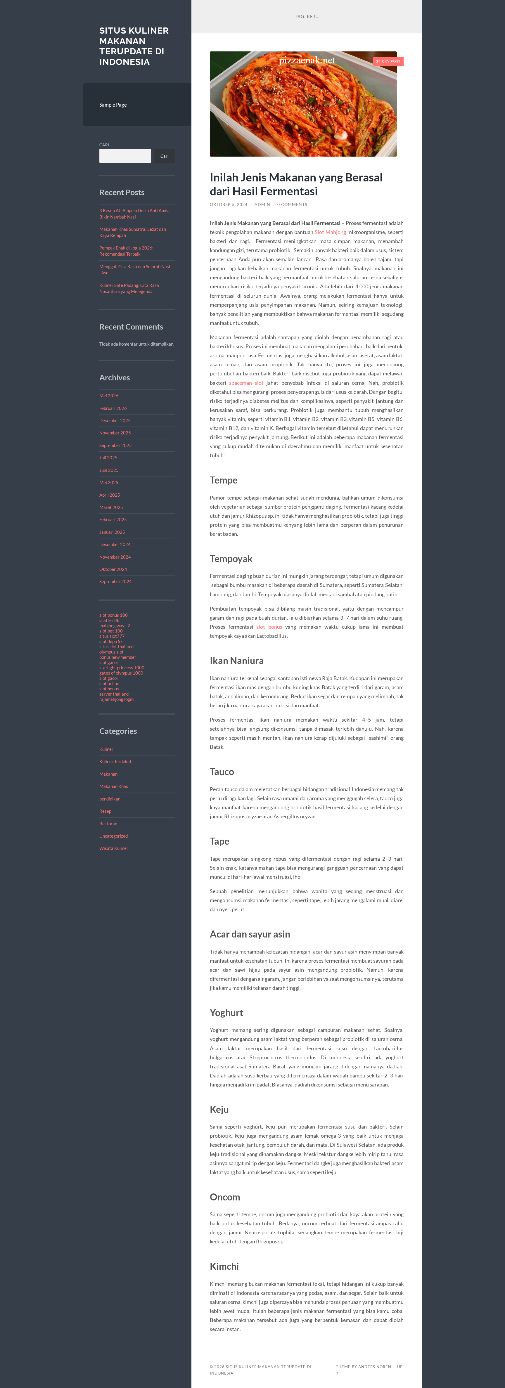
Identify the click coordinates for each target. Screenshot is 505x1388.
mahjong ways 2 (114, 625)
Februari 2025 (113, 519)
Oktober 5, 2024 (229, 204)
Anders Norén (374, 1366)
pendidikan (109, 798)
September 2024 (115, 581)
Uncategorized (113, 835)
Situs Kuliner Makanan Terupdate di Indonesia (134, 46)
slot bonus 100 (113, 615)
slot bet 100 (111, 630)
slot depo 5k (111, 641)
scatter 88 (109, 620)
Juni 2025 (109, 470)
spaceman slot (246, 383)
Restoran (108, 823)
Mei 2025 (108, 482)
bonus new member (117, 657)
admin (262, 204)
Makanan (108, 774)
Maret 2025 (111, 507)
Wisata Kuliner (113, 848)
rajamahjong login (116, 699)
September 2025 (115, 445)
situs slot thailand (116, 646)
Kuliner (106, 749)
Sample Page (113, 105)
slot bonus (109, 688)
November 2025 (115, 432)
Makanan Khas (113, 786)
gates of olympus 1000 (121, 672)
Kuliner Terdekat (115, 761)
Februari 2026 (113, 408)
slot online (109, 683)
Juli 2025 (108, 457)
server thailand (114, 693)
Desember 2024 (115, 544)
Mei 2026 (108, 395)
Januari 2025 (112, 532)
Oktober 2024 (113, 569)
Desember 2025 (115, 420)
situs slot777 (112, 636)
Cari (104, 145)
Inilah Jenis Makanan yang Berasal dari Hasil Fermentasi (296, 183)
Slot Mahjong (330, 232)
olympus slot (111, 651)
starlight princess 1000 (121, 667)
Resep (105, 811)
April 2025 (109, 495)
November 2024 (115, 556)
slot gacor (108, 662)
